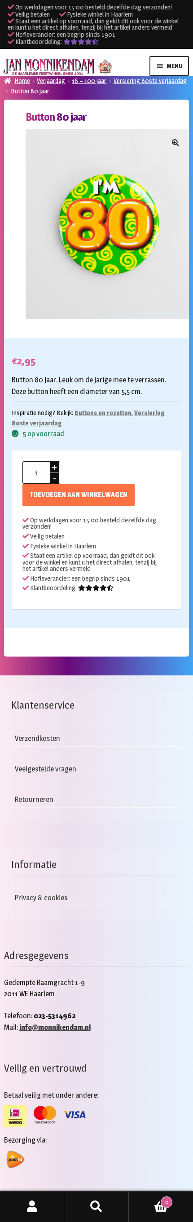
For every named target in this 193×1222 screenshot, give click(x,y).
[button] (175, 143)
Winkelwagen (148, 1199)
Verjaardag (51, 80)
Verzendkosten (37, 738)
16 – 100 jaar (89, 80)
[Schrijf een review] (81, 42)
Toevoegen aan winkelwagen (78, 495)
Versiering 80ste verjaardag (150, 80)
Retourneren (34, 799)
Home (22, 80)
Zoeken (96, 1206)
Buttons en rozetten (103, 412)
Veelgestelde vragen (45, 769)
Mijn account (32, 1206)
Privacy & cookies (41, 898)
